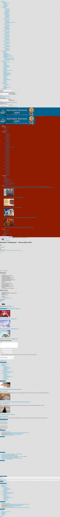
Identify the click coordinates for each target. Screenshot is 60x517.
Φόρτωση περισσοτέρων (3, 418)
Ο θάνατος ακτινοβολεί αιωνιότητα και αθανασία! (13, 197)
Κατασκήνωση (8, 12)
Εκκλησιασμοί (6, 53)
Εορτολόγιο (5, 69)
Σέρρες (5, 47)
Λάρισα (5, 44)
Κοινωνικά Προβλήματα (7, 79)
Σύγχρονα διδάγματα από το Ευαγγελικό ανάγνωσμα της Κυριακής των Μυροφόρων (20, 217)
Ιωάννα (3, 432)
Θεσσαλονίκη (6, 137)
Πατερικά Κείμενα (6, 65)
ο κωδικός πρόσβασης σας (13, 94)
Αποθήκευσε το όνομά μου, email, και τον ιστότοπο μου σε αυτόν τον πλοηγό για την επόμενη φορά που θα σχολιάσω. (19, 354)
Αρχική (3, 1)
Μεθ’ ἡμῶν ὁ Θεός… (11, 506)
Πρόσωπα (5, 82)
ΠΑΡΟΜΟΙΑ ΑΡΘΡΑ (3, 308)
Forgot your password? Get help (5, 96)
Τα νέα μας (7, 9)
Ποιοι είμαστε (8, 15)
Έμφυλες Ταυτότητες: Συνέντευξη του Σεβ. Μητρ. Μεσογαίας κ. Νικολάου (13, 456)
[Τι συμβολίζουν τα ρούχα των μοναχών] (5, 412)
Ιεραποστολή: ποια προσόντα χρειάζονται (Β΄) (16, 433)
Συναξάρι (5, 68)
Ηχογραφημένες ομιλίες (7, 87)
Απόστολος (5, 71)
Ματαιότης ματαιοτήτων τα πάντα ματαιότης (14, 434)
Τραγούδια (5, 86)
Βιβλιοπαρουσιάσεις (8, 186)
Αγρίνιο (5, 148)
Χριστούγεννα (6, 75)
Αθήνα (5, 132)
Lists (0, 479)
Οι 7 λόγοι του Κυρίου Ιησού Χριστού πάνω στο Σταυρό (11, 389)
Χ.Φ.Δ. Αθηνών (8, 10)
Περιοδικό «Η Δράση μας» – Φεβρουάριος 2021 (9, 328)
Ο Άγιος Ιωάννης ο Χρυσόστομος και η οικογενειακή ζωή (10, 458)
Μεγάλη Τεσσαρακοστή (7, 74)
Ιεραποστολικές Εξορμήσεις (8, 55)
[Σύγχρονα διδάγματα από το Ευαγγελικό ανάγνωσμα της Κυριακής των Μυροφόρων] (9, 215)
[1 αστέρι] (1, 250)
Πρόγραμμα (7, 11)
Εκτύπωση (4, 249)
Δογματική (5, 64)
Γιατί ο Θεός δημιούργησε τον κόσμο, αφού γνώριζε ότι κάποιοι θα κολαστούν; (15, 401)
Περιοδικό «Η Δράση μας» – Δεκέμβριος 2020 (9, 338)
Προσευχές (5, 67)
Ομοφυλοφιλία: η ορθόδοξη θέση (7, 454)
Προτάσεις (7, 17)
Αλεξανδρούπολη (6, 27)
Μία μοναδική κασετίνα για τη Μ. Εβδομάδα (12, 207)
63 (0, 404)
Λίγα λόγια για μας (6, 2)
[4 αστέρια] (9, 250)
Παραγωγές (5, 57)
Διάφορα (5, 62)
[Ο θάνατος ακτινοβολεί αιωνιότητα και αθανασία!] (9, 195)
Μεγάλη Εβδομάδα (7, 73)
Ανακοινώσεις (8, 8)
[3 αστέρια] (6, 250)
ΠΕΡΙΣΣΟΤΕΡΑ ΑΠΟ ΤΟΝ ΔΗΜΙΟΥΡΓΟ (14, 308)
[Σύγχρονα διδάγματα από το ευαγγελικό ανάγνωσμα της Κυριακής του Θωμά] (9, 225)
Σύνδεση (3, 514)
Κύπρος (5, 37)
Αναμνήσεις (7, 84)
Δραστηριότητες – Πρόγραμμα (10, 22)
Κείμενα (3, 185)
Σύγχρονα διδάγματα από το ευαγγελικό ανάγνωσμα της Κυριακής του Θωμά (19, 227)
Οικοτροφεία (6, 6)
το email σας (10, 99)
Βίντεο (5, 85)
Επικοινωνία (7, 21)
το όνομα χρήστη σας (12, 93)
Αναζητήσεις (6, 77)
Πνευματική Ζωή (33, 186)
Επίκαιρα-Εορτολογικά (17, 187)
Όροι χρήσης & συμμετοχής (6, 511)
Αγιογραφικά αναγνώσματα (8, 70)
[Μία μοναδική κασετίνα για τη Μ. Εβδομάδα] (9, 205)
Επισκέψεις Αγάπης (7, 54)
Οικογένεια (5, 81)
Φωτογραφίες (6, 83)
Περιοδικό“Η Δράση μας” (6, 5)
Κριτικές (5, 80)
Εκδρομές (5, 52)
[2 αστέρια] (4, 250)
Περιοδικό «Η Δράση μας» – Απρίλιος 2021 (8, 318)
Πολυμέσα (3, 229)
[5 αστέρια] (12, 250)
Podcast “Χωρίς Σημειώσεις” (10, 59)
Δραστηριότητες (4, 175)
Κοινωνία (5, 76)
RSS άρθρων (4, 512)
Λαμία (5, 40)
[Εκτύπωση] (1, 249)
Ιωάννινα (5, 158)
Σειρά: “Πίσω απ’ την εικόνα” (10, 58)
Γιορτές (5, 51)
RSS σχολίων (4, 513)
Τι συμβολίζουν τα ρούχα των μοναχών (7, 414)
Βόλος (5, 30)
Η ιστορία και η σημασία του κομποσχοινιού (8, 457)
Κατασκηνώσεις (6, 180)
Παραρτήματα (4, 131)
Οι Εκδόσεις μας (6, 60)
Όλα (4, 186)
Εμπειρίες (5, 3)
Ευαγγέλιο (12, 187)
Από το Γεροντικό (6, 66)
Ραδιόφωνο (5, 88)
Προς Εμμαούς (7, 431)
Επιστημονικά (6, 78)
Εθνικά (46, 187)
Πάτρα (5, 18)
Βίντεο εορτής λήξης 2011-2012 (9, 306)
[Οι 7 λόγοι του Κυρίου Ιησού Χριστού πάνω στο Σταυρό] (5, 387)
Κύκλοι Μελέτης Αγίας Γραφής (8, 56)
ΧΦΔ (3, 239)
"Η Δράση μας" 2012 (5, 297)
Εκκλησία (5, 63)
